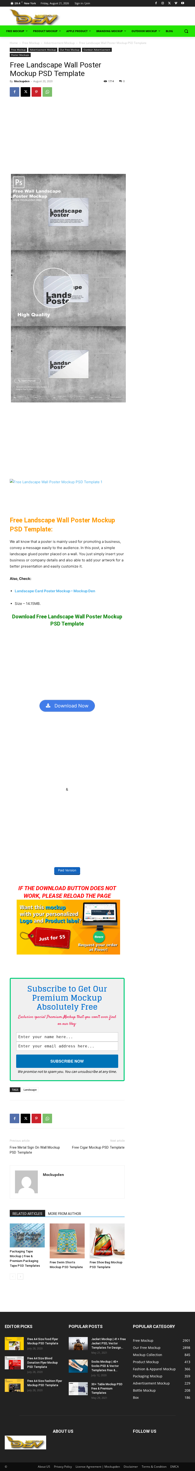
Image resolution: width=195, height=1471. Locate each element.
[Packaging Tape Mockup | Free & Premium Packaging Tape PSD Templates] (27, 1235)
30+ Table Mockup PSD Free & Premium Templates (106, 1389)
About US (44, 1467)
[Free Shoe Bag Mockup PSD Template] (107, 1240)
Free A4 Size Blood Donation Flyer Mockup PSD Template (42, 1363)
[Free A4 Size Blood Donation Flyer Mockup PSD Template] (14, 1362)
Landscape (30, 1089)
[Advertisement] (136, 17)
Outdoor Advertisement (96, 49)
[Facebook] (156, 3)
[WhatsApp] (47, 92)
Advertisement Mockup (59, 43)
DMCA (174, 1467)
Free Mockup (30, 43)
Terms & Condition (154, 1467)
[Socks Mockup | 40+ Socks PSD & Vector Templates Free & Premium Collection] (78, 1366)
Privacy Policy (63, 1467)
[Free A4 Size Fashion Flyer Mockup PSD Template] (14, 1385)
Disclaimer (131, 1467)
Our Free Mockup (69, 49)
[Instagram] (163, 3)
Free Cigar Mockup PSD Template (98, 1147)
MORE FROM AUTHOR (64, 1214)
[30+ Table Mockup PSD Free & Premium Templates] (78, 1388)
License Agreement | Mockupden (98, 1467)
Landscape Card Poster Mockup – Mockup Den (55, 591)
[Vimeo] (176, 3)
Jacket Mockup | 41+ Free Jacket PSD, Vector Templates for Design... (108, 1343)
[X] (169, 3)
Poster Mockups (20, 55)
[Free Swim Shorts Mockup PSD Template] (67, 1240)
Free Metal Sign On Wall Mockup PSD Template (35, 1150)
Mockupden (21, 81)
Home (14, 43)
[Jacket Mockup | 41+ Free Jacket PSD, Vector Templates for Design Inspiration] (78, 1343)
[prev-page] (13, 1277)
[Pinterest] (36, 92)
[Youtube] (182, 3)
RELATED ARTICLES (27, 1214)
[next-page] (20, 1277)
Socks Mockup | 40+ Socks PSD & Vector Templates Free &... (105, 1366)
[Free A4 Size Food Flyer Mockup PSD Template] (14, 1343)
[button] (186, 31)
